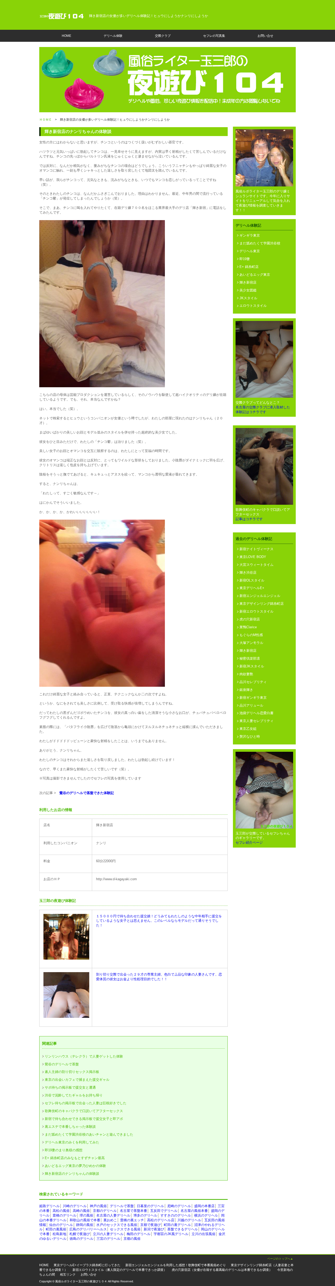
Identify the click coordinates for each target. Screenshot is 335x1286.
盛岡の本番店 (204, 1206)
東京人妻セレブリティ (256, 721)
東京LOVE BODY (252, 557)
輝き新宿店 (247, 282)
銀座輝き (246, 690)
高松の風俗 (61, 1211)
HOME (66, 36)
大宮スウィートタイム (256, 565)
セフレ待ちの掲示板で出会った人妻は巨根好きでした (85, 1103)
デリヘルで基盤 (122, 1206)
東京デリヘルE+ (251, 588)
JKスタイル (248, 298)
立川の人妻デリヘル (108, 1234)
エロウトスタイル (253, 306)
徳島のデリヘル (81, 1239)
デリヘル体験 (113, 36)
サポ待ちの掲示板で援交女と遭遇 (70, 1087)
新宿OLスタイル (251, 580)
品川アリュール (251, 705)
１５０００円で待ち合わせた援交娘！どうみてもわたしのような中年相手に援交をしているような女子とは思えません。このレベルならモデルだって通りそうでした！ (159, 920)
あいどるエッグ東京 (254, 275)
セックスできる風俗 (125, 1229)
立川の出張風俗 (203, 1234)
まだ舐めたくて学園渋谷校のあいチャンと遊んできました (89, 1134)
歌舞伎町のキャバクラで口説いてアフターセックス (84, 1111)
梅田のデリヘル (138, 1234)
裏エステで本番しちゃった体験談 (70, 1127)
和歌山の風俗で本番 (85, 1220)
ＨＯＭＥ (45, 119)
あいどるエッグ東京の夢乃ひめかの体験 (75, 1166)
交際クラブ (163, 36)
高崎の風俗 (81, 1211)
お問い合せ (265, 36)
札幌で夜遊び (79, 1234)
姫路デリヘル (49, 1206)
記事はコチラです (249, 519)
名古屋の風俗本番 (194, 1211)
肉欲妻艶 (246, 674)
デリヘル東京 (249, 251)
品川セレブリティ (253, 682)
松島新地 (59, 1234)
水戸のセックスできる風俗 (116, 1225)
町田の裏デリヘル (177, 1225)
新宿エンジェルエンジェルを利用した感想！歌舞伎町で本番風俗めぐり (175, 1265)
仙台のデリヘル (61, 1225)
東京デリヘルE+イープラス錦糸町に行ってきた (87, 1265)
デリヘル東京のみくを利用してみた (72, 1142)
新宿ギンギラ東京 (253, 698)
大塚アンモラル (251, 643)
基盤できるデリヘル (182, 1229)
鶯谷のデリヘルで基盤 (62, 1064)
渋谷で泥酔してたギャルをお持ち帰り (74, 1095)
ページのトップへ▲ (280, 1258)
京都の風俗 (132, 1239)
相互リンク (68, 1274)
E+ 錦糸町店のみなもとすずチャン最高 (75, 1158)
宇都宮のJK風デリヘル (171, 1234)
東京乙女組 (247, 729)
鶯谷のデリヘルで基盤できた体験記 (86, 793)
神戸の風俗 (98, 1206)
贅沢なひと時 (249, 736)
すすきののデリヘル (175, 1215)
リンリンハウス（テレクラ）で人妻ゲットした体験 (84, 1056)
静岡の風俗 (84, 1225)
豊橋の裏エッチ (132, 1220)
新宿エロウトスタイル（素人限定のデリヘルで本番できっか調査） (119, 1270)
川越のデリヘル (189, 1220)
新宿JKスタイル (251, 666)
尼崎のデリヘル (179, 1206)
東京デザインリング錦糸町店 (261, 604)
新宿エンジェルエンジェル (259, 596)
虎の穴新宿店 (249, 619)
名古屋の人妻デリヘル (113, 1215)
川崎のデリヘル (75, 1206)
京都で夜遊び (150, 1225)
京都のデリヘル (105, 1211)
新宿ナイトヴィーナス (256, 549)
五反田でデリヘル (163, 1211)
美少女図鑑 (247, 290)
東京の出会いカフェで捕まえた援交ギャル (77, 1080)
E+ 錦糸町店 (249, 267)
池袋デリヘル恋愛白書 (256, 713)
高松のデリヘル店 (160, 1220)
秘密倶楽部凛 (249, 658)
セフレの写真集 (214, 36)
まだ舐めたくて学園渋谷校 (259, 243)
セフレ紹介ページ (249, 842)
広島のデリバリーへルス (88, 1229)
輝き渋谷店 (247, 572)
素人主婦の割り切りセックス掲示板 (72, 1072)
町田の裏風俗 (56, 1229)
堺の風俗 (86, 1215)
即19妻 (244, 259)
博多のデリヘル (145, 1215)
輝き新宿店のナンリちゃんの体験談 (72, 1174)
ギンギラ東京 (249, 235)
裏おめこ (110, 1220)
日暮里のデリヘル (150, 1206)
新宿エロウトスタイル (256, 611)
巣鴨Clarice (248, 627)
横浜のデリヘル (206, 1215)
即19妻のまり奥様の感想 (63, 1150)
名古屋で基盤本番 (133, 1211)
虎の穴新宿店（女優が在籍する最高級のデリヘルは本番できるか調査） (222, 1270)
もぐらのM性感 (251, 635)
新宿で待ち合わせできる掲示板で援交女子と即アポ (84, 1119)
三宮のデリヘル (108, 1239)
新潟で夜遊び (154, 1229)
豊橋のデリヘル (64, 1215)
